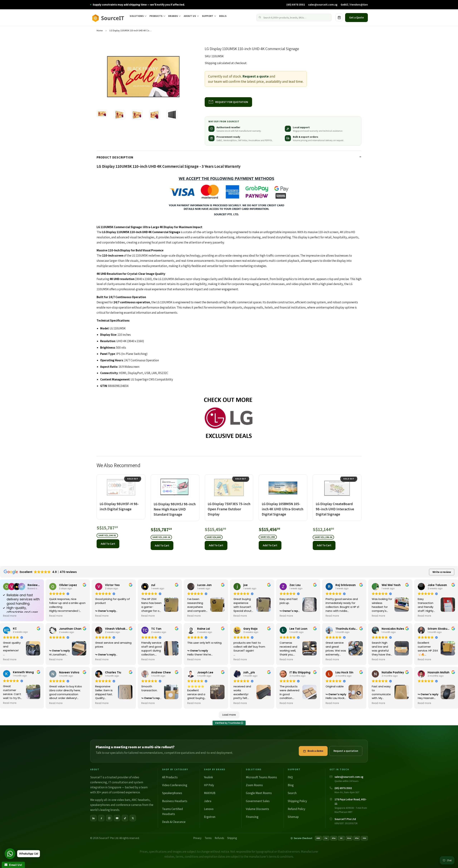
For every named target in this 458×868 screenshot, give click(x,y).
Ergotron (209, 817)
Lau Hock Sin (344, 672)
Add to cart (108, 544)
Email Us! (14, 864)
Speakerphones (172, 793)
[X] (133, 818)
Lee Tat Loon (298, 629)
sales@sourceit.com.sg (322, 4)
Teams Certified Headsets (172, 811)
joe (245, 585)
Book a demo (315, 751)
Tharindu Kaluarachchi (351, 629)
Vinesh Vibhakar (116, 629)
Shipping (210, 63)
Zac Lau (295, 585)
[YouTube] (117, 818)
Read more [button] (9, 616)
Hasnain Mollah (438, 672)
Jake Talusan (437, 585)
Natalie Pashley (393, 672)
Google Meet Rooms (259, 793)
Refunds (219, 838)
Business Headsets (174, 801)
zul (153, 585)
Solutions (137, 16)
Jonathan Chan (70, 629)
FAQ (290, 777)
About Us (190, 16)
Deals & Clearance (174, 822)
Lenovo (208, 809)
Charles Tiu (113, 672)
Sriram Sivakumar (440, 629)
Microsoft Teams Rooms (261, 777)
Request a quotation (345, 751)
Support (207, 16)
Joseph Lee (205, 672)
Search (292, 793)
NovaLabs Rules (393, 629)
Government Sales (258, 801)
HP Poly (209, 785)
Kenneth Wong (23, 672)
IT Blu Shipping (299, 672)
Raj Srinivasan (345, 585)
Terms (208, 838)
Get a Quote (356, 17)
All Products (170, 777)
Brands (173, 16)
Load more (229, 715)
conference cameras (129, 805)
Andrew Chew (161, 672)
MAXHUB (209, 793)
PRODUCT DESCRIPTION (115, 157)
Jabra (207, 801)
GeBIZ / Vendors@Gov (354, 4)
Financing (252, 817)
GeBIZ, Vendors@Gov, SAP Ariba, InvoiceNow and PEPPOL (244, 140)
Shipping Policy (297, 801)
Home (100, 30)
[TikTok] (125, 818)
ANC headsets (141, 800)
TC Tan (156, 629)
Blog (291, 785)
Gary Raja (250, 629)
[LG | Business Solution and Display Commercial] (229, 418)
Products (156, 16)
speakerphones (100, 805)
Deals (222, 16)
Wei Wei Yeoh (391, 585)
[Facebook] (101, 818)
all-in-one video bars (117, 800)
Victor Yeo (112, 585)
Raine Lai (203, 629)
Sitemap (293, 817)
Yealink (208, 777)
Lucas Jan (204, 585)
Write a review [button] (441, 572)
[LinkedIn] (93, 818)
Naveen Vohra (69, 672)
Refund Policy (296, 809)
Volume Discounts (257, 809)
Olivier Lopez (68, 585)
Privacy (197, 838)
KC (15, 628)
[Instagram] (109, 818)
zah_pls (249, 672)
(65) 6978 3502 (295, 4)
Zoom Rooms (254, 785)
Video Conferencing (174, 785)
